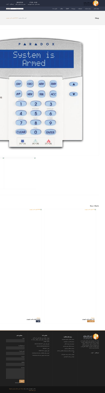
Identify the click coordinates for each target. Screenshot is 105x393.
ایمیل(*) (22, 356)
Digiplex (93, 317)
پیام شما (22, 367)
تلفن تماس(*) (21, 351)
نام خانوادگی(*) (21, 345)
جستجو (8, 8)
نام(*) (23, 338)
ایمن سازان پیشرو (22, 18)
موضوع (23, 362)
